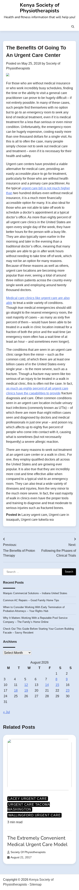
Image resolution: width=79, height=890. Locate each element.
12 (26, 685)
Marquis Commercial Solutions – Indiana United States (35, 593)
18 (16, 690)
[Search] (73, 27)
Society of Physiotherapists (28, 852)
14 (47, 685)
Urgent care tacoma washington (28, 807)
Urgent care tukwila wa (37, 519)
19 (26, 690)
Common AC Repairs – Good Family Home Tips (31, 600)
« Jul (6, 712)
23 (67, 690)
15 (57, 685)
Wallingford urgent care (34, 815)
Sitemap (36, 884)
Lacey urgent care (34, 514)
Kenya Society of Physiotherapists (39, 8)
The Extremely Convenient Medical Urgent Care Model (37, 841)
